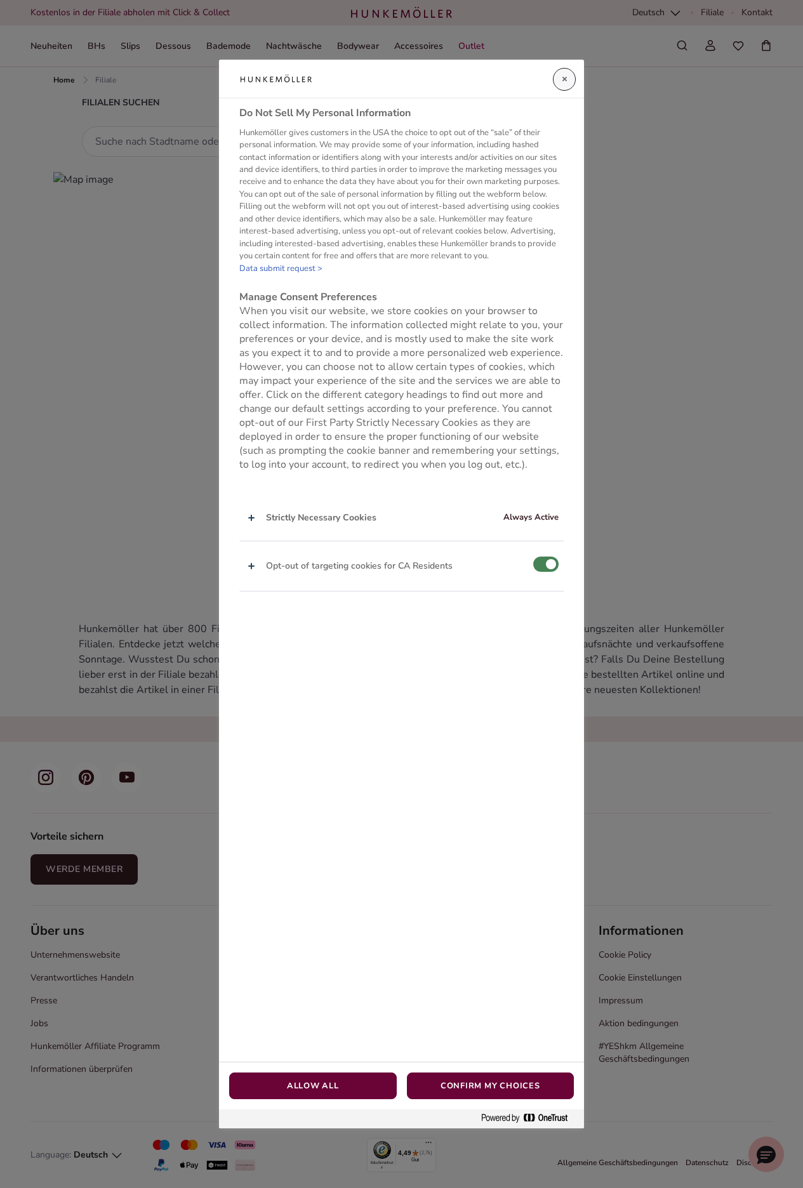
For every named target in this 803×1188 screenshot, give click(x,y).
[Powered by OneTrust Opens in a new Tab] (529, 1118)
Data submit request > (280, 268)
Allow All (313, 1086)
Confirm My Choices (490, 1086)
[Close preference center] (564, 79)
